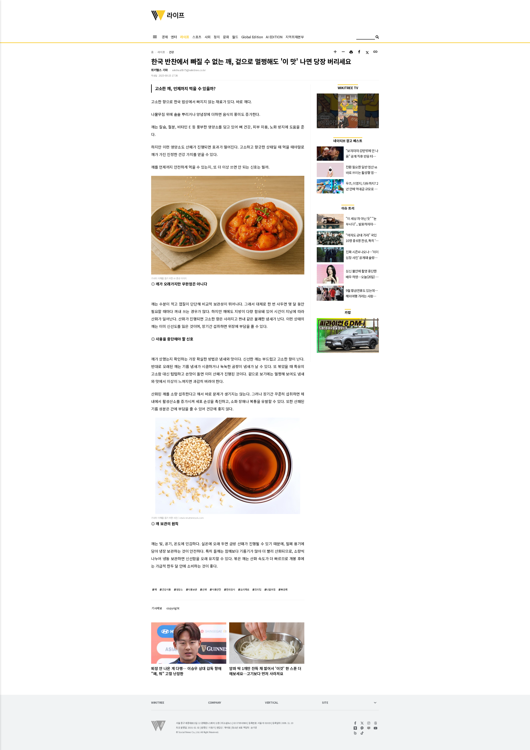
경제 (165, 36)
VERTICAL (271, 702)
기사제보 (157, 608)
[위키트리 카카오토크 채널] (362, 728)
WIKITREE (157, 702)
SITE (325, 702)
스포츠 (196, 36)
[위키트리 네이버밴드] (355, 733)
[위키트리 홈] (158, 19)
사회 (208, 36)
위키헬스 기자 (159, 70)
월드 (235, 36)
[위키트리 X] (362, 723)
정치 (217, 36)
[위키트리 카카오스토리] (355, 728)
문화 (226, 36)
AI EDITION (274, 36)
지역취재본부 (294, 36)
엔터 (174, 36)
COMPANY (214, 702)
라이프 (184, 36)
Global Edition (252, 36)
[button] (335, 52)
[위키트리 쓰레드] (375, 723)
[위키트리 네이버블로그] (368, 728)
